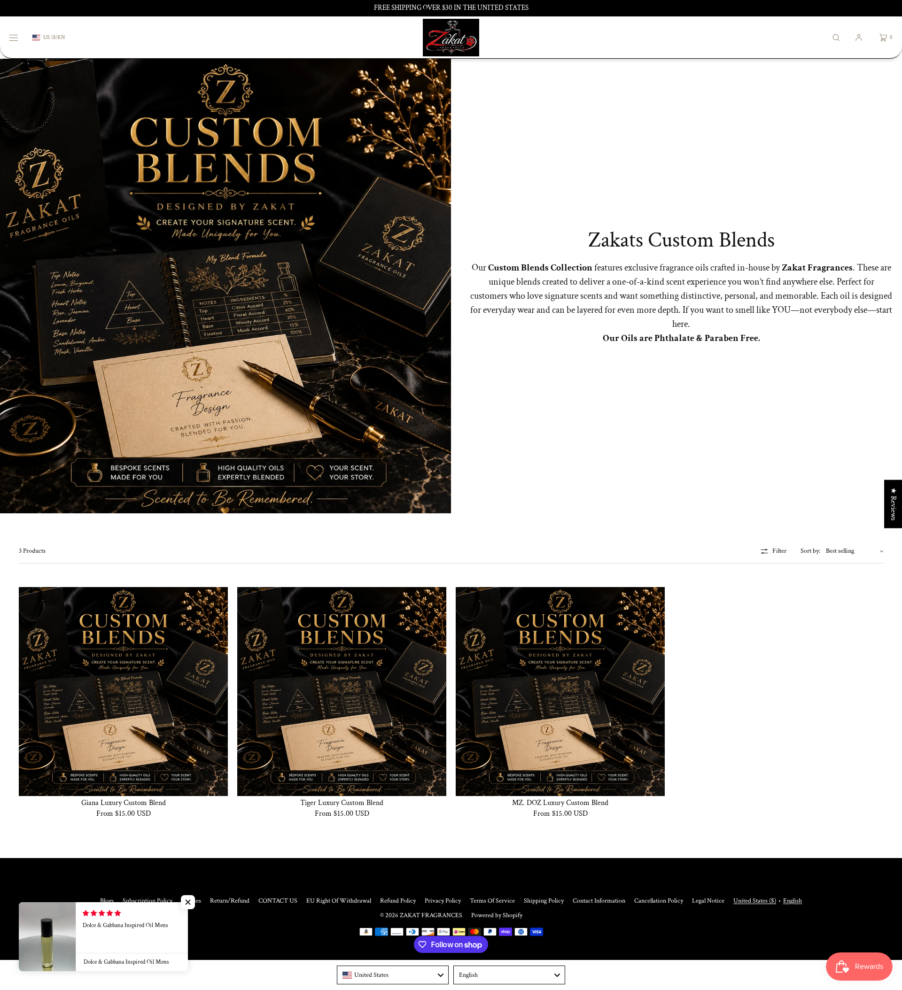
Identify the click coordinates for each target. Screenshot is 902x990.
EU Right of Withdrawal (338, 901)
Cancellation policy (658, 901)
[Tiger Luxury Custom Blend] (341, 691)
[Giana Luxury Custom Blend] (123, 691)
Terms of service (492, 901)
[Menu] (20, 37)
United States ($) (754, 901)
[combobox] (393, 975)
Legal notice (708, 901)
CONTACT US (277, 901)
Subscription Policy (147, 901)
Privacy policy (443, 901)
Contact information (599, 901)
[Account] (858, 37)
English (792, 901)
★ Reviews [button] (893, 504)
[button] (836, 37)
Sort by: (810, 551)
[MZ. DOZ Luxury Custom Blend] (560, 691)
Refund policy (398, 901)
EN (61, 37)
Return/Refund (229, 901)
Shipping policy (544, 901)
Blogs (107, 901)
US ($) (50, 37)
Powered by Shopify (496, 915)
